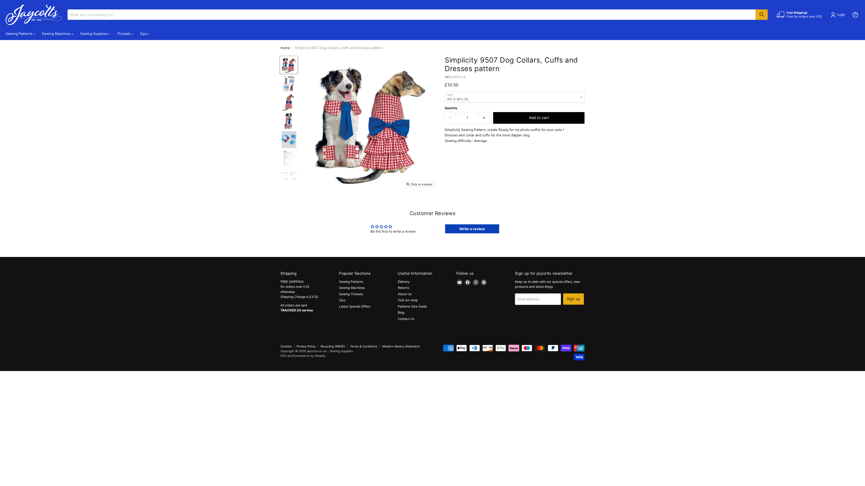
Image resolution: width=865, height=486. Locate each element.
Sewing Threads (351, 294)
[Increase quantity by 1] (484, 118)
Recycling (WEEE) (333, 346)
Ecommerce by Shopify (309, 356)
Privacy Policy (306, 346)
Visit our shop (408, 300)
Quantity (451, 108)
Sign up (573, 299)
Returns (403, 288)
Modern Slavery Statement (401, 346)
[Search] (762, 14)
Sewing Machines (56, 34)
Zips (144, 34)
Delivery (404, 282)
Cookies (286, 346)
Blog (401, 312)
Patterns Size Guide (412, 306)
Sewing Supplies (94, 34)
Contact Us (406, 319)
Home (285, 48)
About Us (405, 294)
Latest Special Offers (354, 306)
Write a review (472, 229)
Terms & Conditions (363, 346)
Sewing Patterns (19, 34)
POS (283, 356)
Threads (124, 34)
